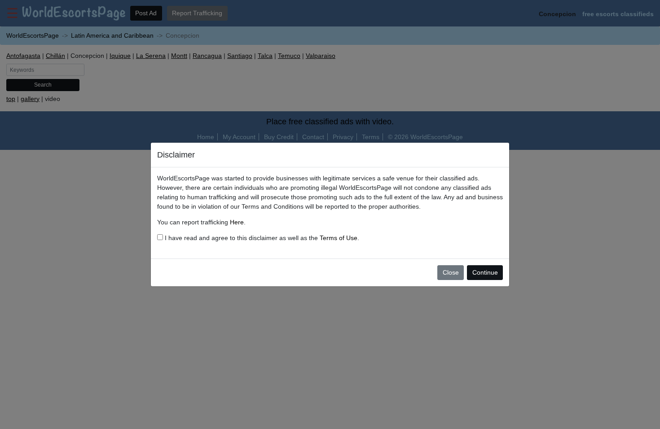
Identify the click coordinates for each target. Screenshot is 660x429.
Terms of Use (338, 237)
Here (237, 222)
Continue (485, 272)
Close (451, 272)
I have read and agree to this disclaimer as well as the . (261, 237)
